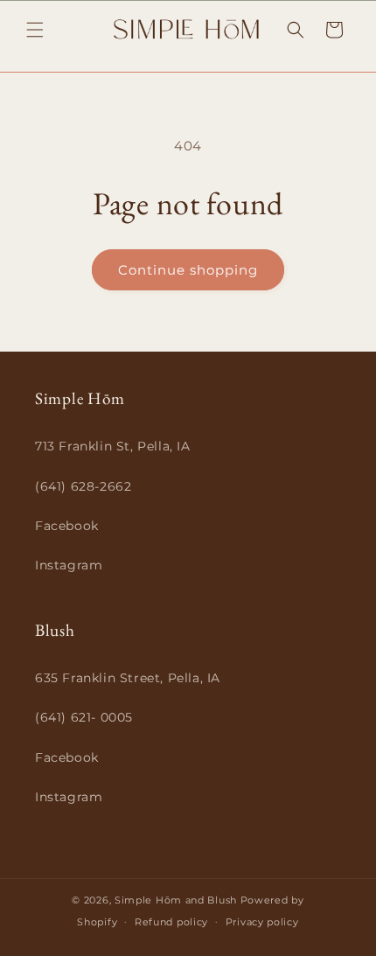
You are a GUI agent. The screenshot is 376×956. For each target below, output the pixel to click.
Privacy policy (262, 922)
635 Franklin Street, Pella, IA (127, 678)
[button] (35, 29)
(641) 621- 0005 (84, 717)
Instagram (68, 565)
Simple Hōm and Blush (176, 900)
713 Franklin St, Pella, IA (113, 446)
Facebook (67, 526)
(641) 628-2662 (83, 486)
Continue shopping (188, 270)
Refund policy (171, 922)
